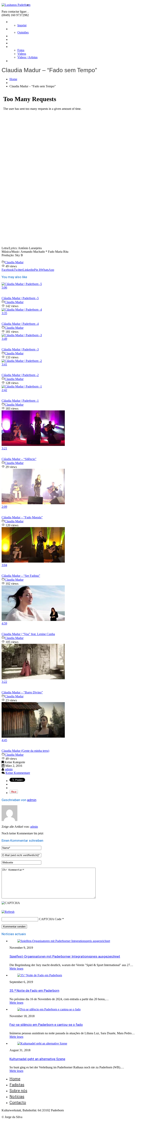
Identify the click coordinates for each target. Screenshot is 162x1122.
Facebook (8, 269)
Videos (21, 53)
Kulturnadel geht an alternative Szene (37, 1059)
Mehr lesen (16, 968)
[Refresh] (8, 911)
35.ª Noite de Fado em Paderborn (34, 990)
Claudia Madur (14, 262)
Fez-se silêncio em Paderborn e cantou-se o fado (46, 1025)
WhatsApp (47, 269)
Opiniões (23, 32)
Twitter (18, 269)
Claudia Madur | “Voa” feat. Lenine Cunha (28, 634)
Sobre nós (16, 29)
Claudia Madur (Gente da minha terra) (25, 750)
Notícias (15, 43)
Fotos (20, 50)
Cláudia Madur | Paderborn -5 (20, 298)
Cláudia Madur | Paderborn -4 (20, 323)
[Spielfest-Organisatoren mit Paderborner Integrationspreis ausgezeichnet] (63, 941)
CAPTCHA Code (50, 919)
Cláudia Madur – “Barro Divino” (22, 692)
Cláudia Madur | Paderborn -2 (20, 375)
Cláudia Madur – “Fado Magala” (22, 517)
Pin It (37, 269)
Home (13, 22)
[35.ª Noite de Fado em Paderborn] (39, 975)
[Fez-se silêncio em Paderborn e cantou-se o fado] (49, 1009)
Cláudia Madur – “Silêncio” (19, 459)
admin (9, 769)
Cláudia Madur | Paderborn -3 (20, 349)
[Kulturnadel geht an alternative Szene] (42, 1043)
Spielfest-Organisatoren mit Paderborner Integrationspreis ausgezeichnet (64, 956)
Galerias (14, 46)
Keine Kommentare (18, 772)
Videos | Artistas (27, 57)
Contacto (16, 61)
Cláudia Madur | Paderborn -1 (20, 400)
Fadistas (15, 36)
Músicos (15, 39)
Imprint (21, 25)
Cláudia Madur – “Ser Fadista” (21, 575)
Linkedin (28, 269)
